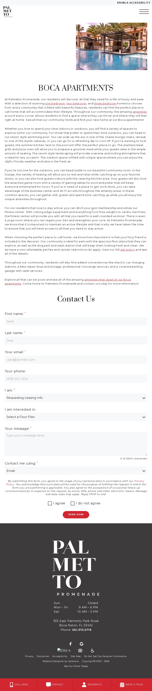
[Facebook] (70, 644)
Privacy (29, 656)
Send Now (76, 514)
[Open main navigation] (144, 12)
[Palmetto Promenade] (24, 11)
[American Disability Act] (92, 650)
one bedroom (55, 103)
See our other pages (76, 666)
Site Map (76, 656)
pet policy (128, 249)
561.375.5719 (81, 630)
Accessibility (59, 656)
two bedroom (76, 103)
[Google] (81, 644)
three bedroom (105, 103)
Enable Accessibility (133, 2)
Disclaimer (43, 656)
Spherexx (73, 661)
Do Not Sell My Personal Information (105, 656)
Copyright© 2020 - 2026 (95, 661)
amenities (140, 111)
